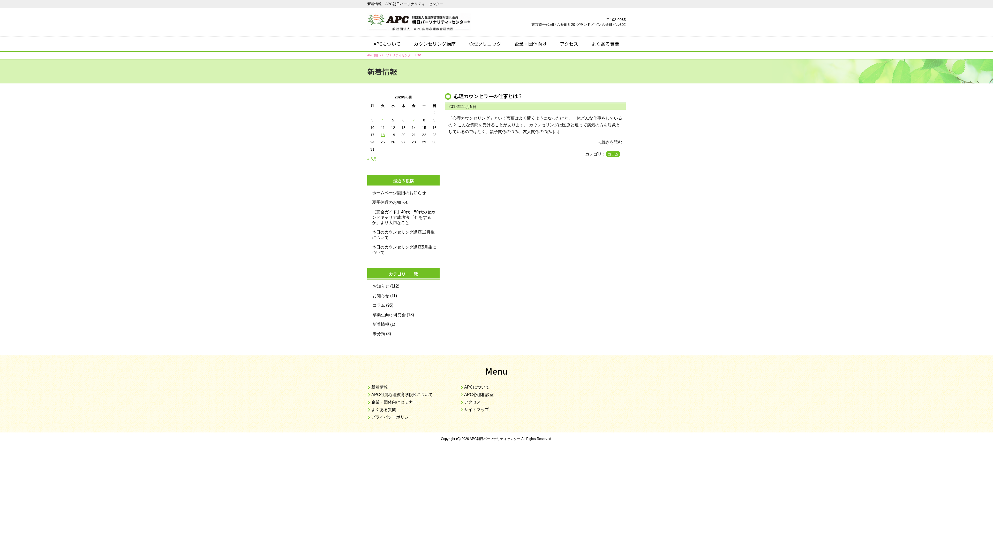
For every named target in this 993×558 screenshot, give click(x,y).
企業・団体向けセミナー (394, 402)
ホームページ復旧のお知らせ (399, 193)
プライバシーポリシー (392, 417)
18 (383, 135)
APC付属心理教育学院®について (402, 394)
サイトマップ (476, 409)
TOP (394, 55)
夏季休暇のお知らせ (390, 202)
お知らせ (381, 286)
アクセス (569, 43)
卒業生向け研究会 (389, 315)
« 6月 (372, 159)
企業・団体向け (530, 43)
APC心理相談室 (479, 394)
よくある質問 (605, 43)
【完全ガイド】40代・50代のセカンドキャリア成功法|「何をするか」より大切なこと (403, 217)
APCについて (387, 43)
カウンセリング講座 (435, 43)
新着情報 (381, 324)
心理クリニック (485, 43)
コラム (613, 154)
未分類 (379, 333)
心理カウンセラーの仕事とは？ (488, 96)
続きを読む (611, 142)
